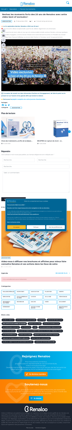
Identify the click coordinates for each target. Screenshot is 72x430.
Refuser (36, 227)
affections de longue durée (26, 320)
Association (13, 9)
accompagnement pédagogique (50, 327)
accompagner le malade (11, 327)
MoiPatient (20, 291)
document (62, 301)
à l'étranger (26, 327)
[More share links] (3, 50)
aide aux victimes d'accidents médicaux (16, 338)
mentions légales (60, 219)
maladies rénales (8, 291)
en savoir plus (61, 273)
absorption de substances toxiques (46, 334)
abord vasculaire (35, 323)
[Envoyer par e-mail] (3, 35)
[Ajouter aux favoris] (3, 40)
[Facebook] (2, 105)
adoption (41, 320)
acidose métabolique (55, 320)
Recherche (20, 301)
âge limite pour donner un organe (14, 323)
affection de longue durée (41, 338)
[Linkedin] (5, 105)
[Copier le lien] (3, 45)
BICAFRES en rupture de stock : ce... (50, 141)
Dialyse (33, 301)
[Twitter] (8, 105)
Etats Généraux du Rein (22, 297)
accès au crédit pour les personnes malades (17, 342)
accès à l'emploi (8, 320)
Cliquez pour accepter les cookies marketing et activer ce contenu (36, 65)
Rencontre (6, 296)
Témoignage (63, 296)
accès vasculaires (25, 334)
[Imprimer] (3, 31)
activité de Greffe (9, 331)
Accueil (3, 9)
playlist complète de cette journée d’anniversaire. (29, 99)
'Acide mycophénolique (51, 323)
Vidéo (47, 301)
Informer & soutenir (6, 302)
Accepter (16, 227)
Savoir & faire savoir (35, 307)
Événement (6, 306)
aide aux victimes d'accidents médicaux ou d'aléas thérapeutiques (40, 331)
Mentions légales (40, 428)
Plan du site (29, 428)
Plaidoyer (48, 291)
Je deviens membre (37, 374)
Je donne (37, 398)
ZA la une (48, 296)
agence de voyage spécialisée (45, 342)
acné (35, 327)
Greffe (61, 291)
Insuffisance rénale (63, 307)
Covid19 (33, 296)
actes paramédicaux (9, 334)
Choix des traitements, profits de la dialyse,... (17, 141)
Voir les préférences (55, 227)
